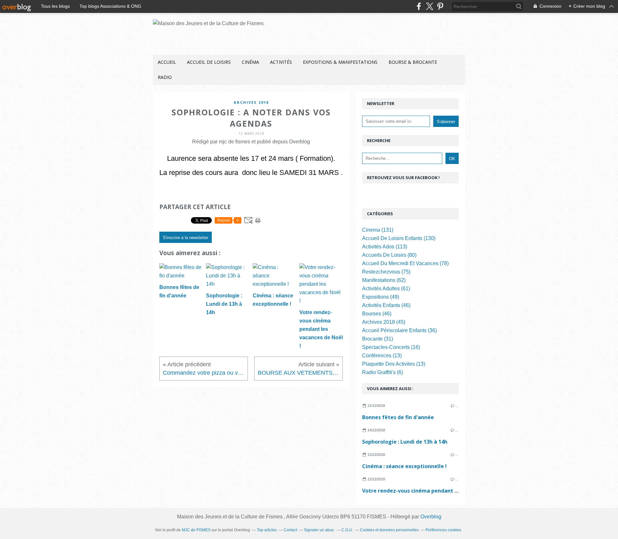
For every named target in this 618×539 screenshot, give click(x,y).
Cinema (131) (377, 230)
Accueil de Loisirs (209, 62)
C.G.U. (347, 530)
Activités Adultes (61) (386, 288)
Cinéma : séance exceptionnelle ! (404, 466)
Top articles (267, 530)
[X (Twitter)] (430, 6)
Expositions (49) (380, 297)
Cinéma (250, 62)
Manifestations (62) (384, 280)
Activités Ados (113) (384, 246)
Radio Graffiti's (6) (382, 372)
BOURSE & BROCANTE (413, 62)
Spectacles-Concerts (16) (391, 347)
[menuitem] (167, 62)
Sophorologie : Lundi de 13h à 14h (404, 441)
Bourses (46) (376, 313)
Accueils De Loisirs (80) (389, 255)
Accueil (167, 62)
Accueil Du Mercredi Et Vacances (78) (405, 263)
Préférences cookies (443, 530)
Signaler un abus (319, 530)
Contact (290, 530)
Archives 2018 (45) (383, 322)
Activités (281, 62)
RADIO (165, 77)
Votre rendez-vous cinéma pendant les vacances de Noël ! (436, 490)
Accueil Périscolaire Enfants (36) (399, 330)
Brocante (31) (377, 339)
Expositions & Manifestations (340, 62)
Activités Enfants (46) (386, 305)
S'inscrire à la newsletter (185, 237)
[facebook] (419, 6)
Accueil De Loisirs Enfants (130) (398, 238)
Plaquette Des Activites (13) (393, 364)
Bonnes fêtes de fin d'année (398, 417)
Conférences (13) (382, 355)
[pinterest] (440, 6)
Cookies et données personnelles (389, 530)
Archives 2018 (251, 102)
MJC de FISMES (196, 530)
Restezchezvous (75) (386, 271)
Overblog (430, 516)
